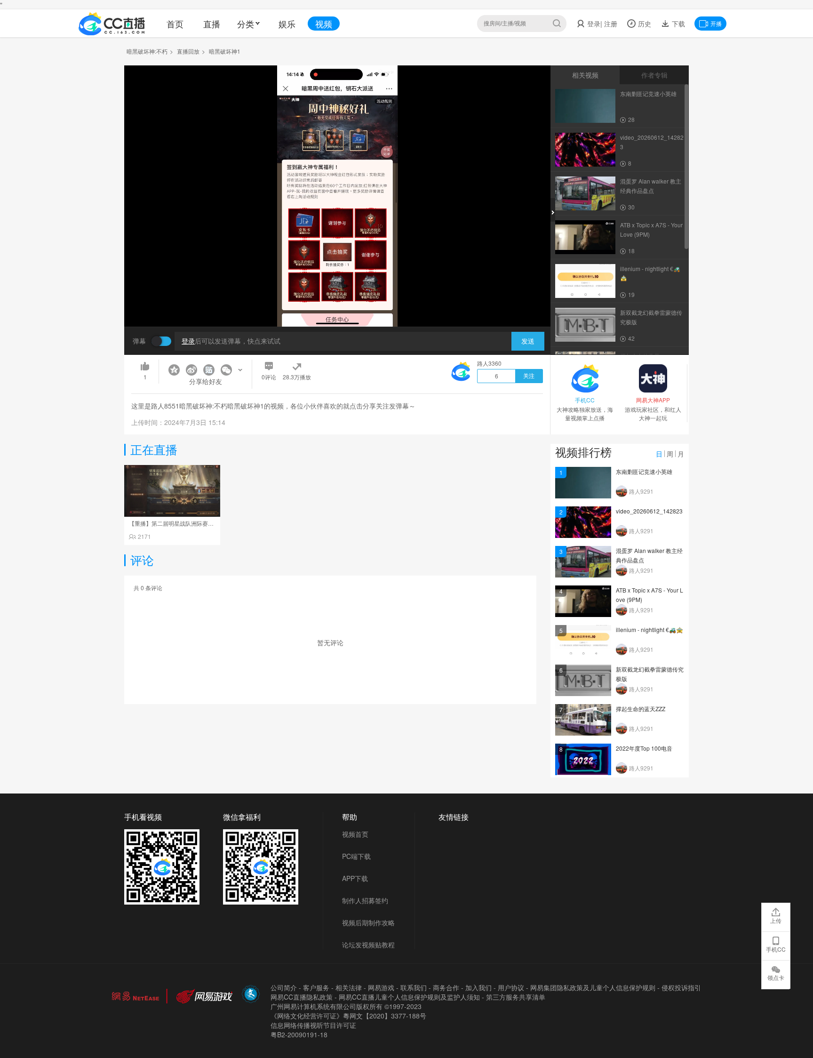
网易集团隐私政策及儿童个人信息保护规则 (592, 987)
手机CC (776, 949)
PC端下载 (356, 856)
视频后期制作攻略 (368, 922)
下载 (677, 23)
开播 (716, 23)
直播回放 (188, 51)
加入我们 (478, 987)
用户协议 (511, 987)
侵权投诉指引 (681, 987)
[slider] (337, 305)
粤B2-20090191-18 (299, 1034)
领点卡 (775, 977)
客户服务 (316, 987)
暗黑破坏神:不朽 (147, 51)
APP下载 (355, 878)
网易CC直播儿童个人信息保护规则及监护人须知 (409, 997)
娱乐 (287, 23)
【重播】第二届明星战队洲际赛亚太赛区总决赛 (188, 523)
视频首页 (355, 834)
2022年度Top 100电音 (644, 748)
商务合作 (446, 987)
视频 (323, 23)
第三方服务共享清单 (515, 997)
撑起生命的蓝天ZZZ (640, 709)
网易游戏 (381, 987)
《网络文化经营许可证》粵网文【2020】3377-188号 (348, 1015)
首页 (175, 23)
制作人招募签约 (365, 900)
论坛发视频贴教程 (368, 944)
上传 (775, 920)
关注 (528, 376)
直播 (211, 23)
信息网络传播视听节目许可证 (313, 1025)
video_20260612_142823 (649, 511)
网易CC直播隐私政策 (302, 997)
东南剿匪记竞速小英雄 (644, 471)
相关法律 (348, 987)
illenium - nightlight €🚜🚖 (649, 629)
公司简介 (284, 987)
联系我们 (413, 987)
